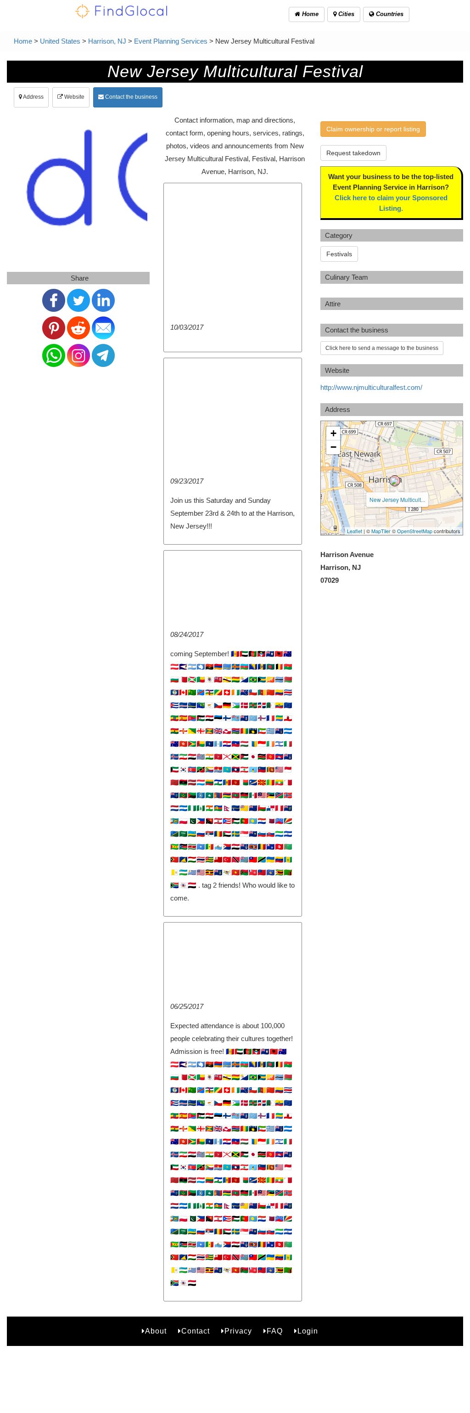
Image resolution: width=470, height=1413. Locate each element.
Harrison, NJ (107, 41)
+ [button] (333, 433)
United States (60, 41)
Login (307, 1331)
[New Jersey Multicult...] (394, 480)
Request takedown (353, 153)
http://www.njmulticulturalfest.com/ (371, 387)
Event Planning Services (170, 41)
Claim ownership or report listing (373, 129)
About (156, 1331)
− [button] (333, 447)
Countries (388, 14)
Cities (345, 14)
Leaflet (354, 531)
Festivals (339, 254)
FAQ (275, 1331)
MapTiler (381, 531)
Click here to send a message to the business (381, 348)
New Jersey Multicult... (397, 499)
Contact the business (130, 97)
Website (73, 97)
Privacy (238, 1331)
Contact (195, 1331)
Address (33, 97)
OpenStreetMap (414, 531)
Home (309, 14)
